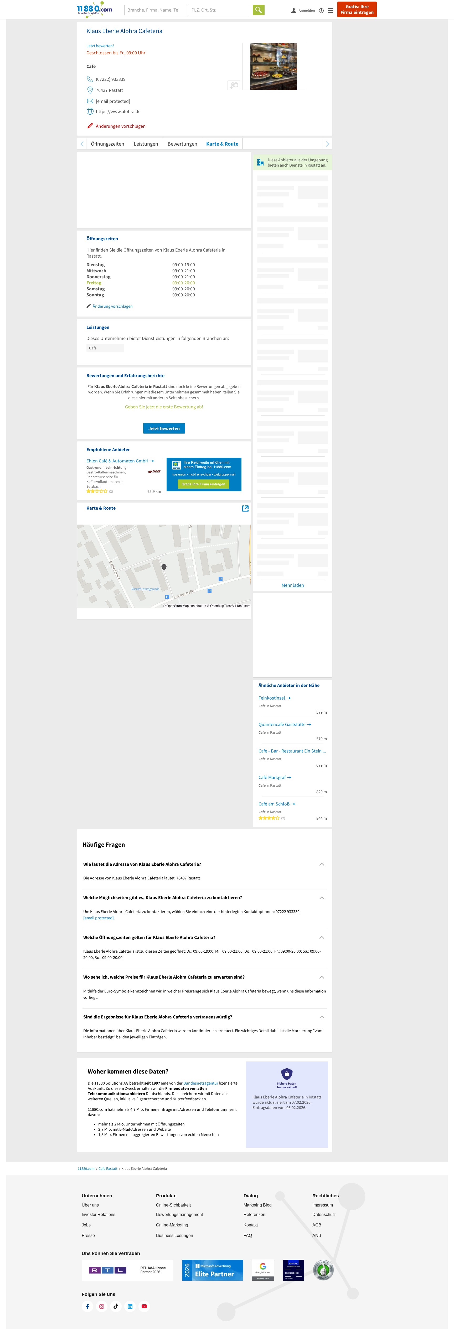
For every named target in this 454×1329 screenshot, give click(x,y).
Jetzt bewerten (164, 428)
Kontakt (251, 1225)
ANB (316, 1235)
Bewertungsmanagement (179, 1214)
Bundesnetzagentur (200, 1083)
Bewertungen (182, 143)
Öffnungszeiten (107, 143)
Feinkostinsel (272, 698)
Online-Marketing (172, 1225)
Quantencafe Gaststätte (282, 724)
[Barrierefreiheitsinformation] (323, 10)
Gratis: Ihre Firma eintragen (357, 9)
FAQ (248, 1235)
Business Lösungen (174, 1235)
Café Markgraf (272, 777)
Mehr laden (293, 585)
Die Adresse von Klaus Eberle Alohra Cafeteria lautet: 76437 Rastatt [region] (141, 877)
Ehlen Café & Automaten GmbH (117, 461)
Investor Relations (98, 1214)
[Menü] (332, 10)
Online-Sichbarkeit (173, 1205)
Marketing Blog (258, 1205)
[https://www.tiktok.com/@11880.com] (116, 1306)
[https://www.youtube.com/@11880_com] (144, 1306)
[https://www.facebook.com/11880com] (87, 1306)
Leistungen (146, 143)
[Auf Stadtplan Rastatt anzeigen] (245, 508)
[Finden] (259, 10)
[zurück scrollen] (81, 143)
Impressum (322, 1205)
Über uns (90, 1205)
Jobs (86, 1225)
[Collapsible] (322, 864)
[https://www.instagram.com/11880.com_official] (101, 1306)
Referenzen (254, 1214)
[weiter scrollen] (327, 143)
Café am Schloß (274, 804)
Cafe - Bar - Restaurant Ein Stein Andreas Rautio (293, 751)
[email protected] (98, 917)
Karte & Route (222, 143)
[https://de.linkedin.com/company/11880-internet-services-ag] (130, 1306)
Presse (88, 1235)
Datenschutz (324, 1214)
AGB (316, 1225)
